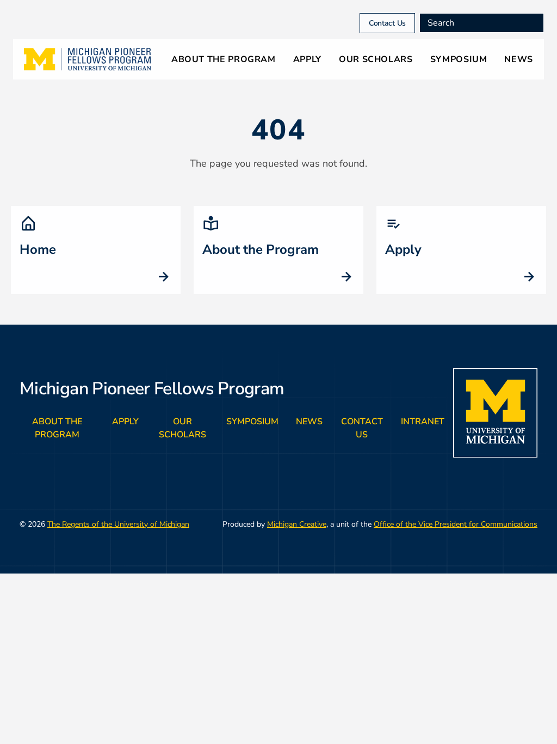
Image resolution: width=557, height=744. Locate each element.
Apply (307, 59)
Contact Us (387, 23)
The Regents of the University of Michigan (118, 524)
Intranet (422, 422)
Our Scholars (376, 59)
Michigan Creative (296, 524)
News (518, 59)
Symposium (458, 59)
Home (38, 249)
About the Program (223, 59)
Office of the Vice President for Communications (455, 524)
